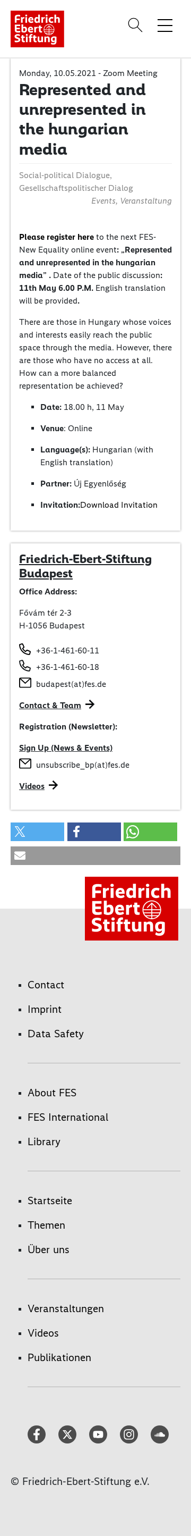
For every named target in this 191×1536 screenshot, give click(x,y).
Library (44, 1141)
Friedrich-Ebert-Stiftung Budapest (85, 566)
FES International (68, 1117)
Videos (32, 786)
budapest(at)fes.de (71, 684)
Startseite (50, 1200)
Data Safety (56, 1033)
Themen (46, 1225)
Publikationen (59, 1357)
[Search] (137, 25)
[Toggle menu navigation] (165, 25)
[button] (37, 831)
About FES (52, 1092)
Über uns (49, 1249)
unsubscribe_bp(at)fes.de (82, 765)
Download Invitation (119, 505)
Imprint (45, 1009)
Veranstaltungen (66, 1308)
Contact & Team (50, 705)
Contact (46, 984)
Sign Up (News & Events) (65, 748)
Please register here (56, 237)
